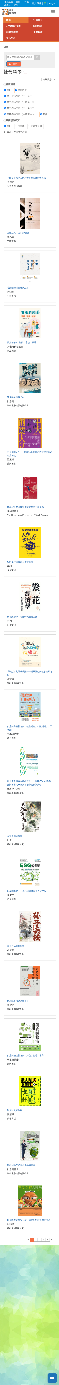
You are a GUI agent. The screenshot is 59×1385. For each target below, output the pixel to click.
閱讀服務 (38, 26)
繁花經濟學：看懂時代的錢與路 (22, 616)
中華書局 (11, 241)
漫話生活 (10, 38)
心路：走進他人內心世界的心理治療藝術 (26, 178)
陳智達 (10, 1005)
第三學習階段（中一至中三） (21, 108)
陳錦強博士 (13, 511)
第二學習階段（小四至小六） (21, 102)
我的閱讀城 (12, 32)
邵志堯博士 (13, 1169)
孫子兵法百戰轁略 (15, 945)
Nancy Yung (13, 788)
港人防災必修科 (14, 1110)
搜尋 (15, 63)
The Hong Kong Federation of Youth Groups (27, 515)
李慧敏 (10, 679)
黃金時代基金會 (15, 346)
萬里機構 (11, 350)
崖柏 (9, 566)
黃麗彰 (10, 182)
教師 (18, 1)
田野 (9, 840)
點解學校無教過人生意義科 (20, 562)
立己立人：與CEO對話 (18, 232)
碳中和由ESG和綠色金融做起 (21, 1165)
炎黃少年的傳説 (14, 836)
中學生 (26, 1)
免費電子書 (36, 126)
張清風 (10, 1114)
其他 (44, 114)
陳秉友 (10, 895)
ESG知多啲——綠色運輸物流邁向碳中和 (26, 891)
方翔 (9, 621)
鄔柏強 (10, 1224)
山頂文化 (11, 625)
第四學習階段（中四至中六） (21, 114)
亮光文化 (11, 570)
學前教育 (22, 90)
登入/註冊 (36, 3)
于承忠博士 (13, 734)
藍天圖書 (11, 463)
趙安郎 (10, 950)
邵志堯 (10, 401)
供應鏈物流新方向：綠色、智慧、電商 (25, 1055)
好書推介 (38, 20)
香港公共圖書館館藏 (16, 132)
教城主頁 (8, 1)
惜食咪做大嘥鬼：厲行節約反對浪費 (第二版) (28, 1220)
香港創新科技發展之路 (18, 287)
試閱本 (20, 126)
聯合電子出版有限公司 (18, 405)
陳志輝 (10, 237)
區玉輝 (10, 459)
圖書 (8, 20)
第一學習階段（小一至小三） (21, 96)
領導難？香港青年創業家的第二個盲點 (25, 507)
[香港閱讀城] (9, 11)
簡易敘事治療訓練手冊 (18, 1000)
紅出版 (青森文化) (15, 683)
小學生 (7, 5)
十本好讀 (38, 32)
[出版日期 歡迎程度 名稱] (48, 79)
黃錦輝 (10, 291)
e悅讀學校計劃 (13, 26)
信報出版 (11, 1118)
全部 (8, 90)
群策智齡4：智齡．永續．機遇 (21, 342)
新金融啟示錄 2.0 (15, 397)
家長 (16, 5)
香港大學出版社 (14, 186)
